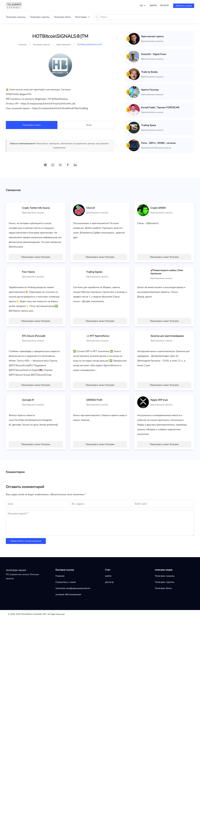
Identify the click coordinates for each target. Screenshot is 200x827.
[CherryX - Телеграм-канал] (79, 210)
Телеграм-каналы (16, 17)
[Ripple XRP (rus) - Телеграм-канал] (143, 402)
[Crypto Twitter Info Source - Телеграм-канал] (14, 210)
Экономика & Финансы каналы (156, 147)
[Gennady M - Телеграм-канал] (14, 402)
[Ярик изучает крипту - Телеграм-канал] (134, 38)
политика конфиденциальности (72, 588)
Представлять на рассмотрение (25, 541)
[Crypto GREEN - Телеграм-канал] (143, 210)
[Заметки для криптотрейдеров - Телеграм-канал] (143, 338)
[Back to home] (14, 5)
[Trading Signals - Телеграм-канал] (79, 274)
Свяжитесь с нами (65, 582)
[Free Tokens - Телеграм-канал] (14, 274)
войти (153, 5)
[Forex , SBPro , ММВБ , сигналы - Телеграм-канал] (134, 145)
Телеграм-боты (62, 17)
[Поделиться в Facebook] (67, 165)
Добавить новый (184, 5)
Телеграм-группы (39, 17)
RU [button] (141, 5)
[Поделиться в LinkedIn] (75, 165)
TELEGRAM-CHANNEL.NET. (34, 614)
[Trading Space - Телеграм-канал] (134, 127)
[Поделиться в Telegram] (45, 165)
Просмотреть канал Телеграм (35, 257)
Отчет (89, 125)
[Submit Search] (97, 17)
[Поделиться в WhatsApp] (52, 165)
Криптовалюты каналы (152, 41)
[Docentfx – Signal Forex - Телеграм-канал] (134, 56)
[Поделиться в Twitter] (60, 165)
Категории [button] (81, 17)
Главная (59, 576)
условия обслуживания (68, 594)
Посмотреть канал (32, 125)
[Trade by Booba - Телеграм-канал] (134, 74)
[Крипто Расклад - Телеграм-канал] (134, 92)
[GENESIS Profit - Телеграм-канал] (79, 402)
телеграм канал (16, 570)
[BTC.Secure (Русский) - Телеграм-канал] (14, 338)
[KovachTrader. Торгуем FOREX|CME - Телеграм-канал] (134, 109)
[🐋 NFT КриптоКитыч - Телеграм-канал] (79, 338)
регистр (164, 5)
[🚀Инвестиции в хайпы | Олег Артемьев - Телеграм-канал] (143, 274)
